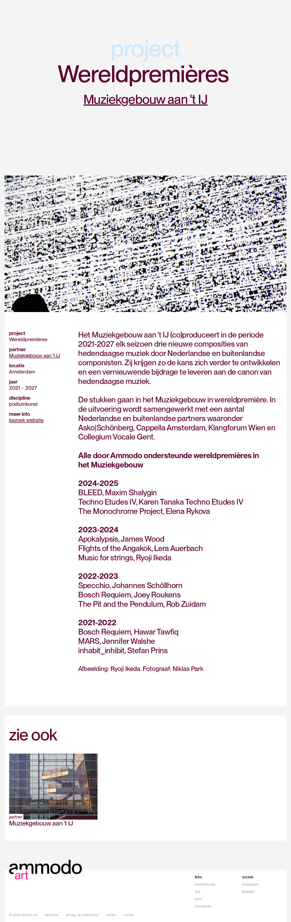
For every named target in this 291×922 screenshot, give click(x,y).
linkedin (248, 891)
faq (197, 891)
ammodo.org (205, 884)
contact (129, 915)
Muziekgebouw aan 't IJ (145, 99)
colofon (111, 915)
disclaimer (52, 915)
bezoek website (26, 420)
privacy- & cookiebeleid (82, 915)
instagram (250, 884)
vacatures (203, 906)
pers (198, 899)
